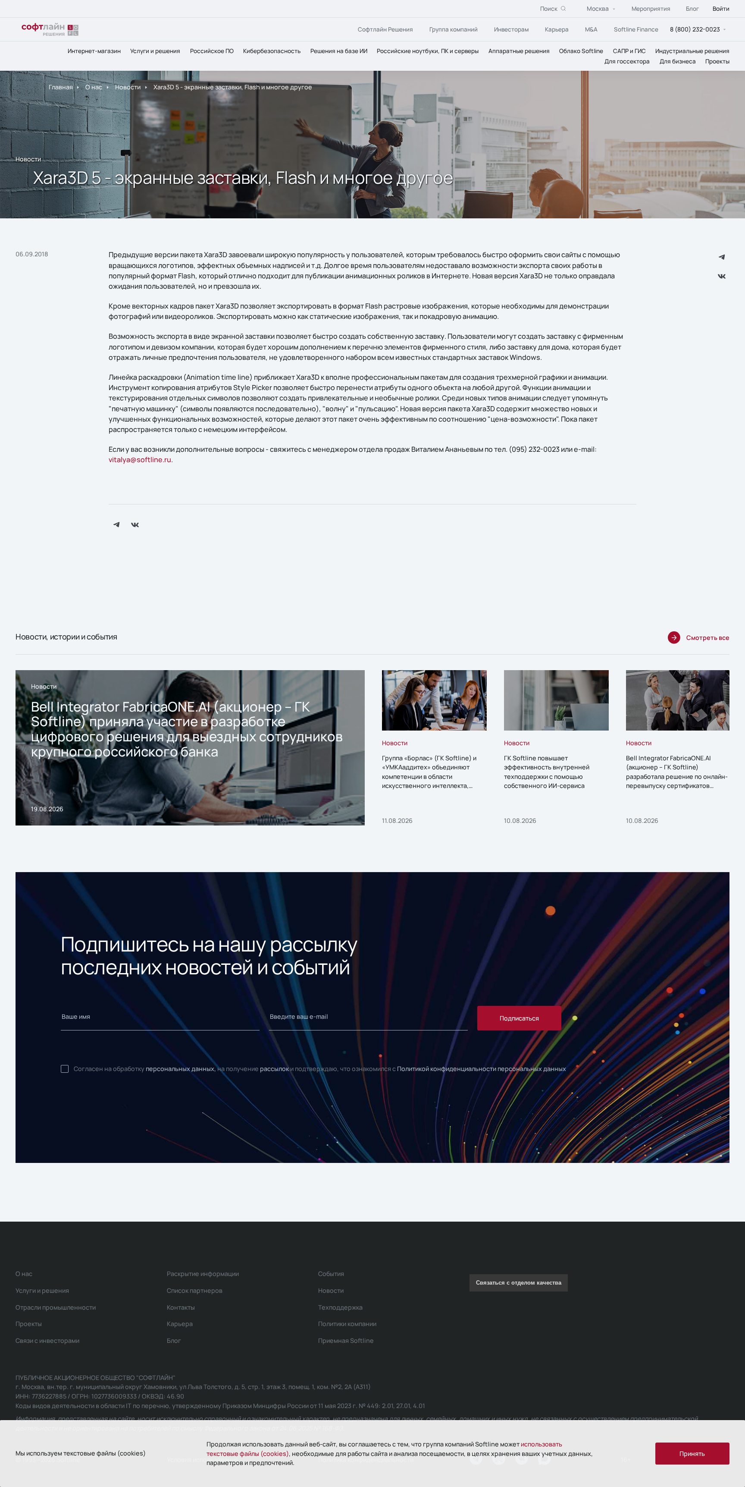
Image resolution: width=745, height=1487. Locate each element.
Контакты (181, 1307)
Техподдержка (340, 1307)
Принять (692, 1453)
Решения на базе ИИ (338, 51)
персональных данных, (181, 1069)
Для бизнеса (678, 61)
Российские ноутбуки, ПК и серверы (428, 51)
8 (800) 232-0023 (695, 29)
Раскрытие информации (203, 1274)
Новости (128, 87)
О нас (93, 87)
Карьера (557, 29)
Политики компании (347, 1324)
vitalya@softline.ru (140, 459)
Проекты (717, 61)
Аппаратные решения (519, 51)
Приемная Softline (346, 1340)
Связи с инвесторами (47, 1340)
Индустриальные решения (692, 51)
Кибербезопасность (272, 51)
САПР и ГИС (629, 51)
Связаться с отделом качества (518, 1283)
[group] (190, 747)
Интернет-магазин (94, 51)
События (331, 1274)
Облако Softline (581, 51)
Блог (692, 9)
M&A (591, 29)
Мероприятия (651, 9)
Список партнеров (194, 1290)
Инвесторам (511, 29)
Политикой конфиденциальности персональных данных (481, 1069)
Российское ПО (212, 51)
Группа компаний (453, 29)
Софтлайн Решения (385, 29)
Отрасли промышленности (56, 1307)
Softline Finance (636, 29)
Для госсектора (627, 61)
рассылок (274, 1069)
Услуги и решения (155, 51)
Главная (61, 87)
